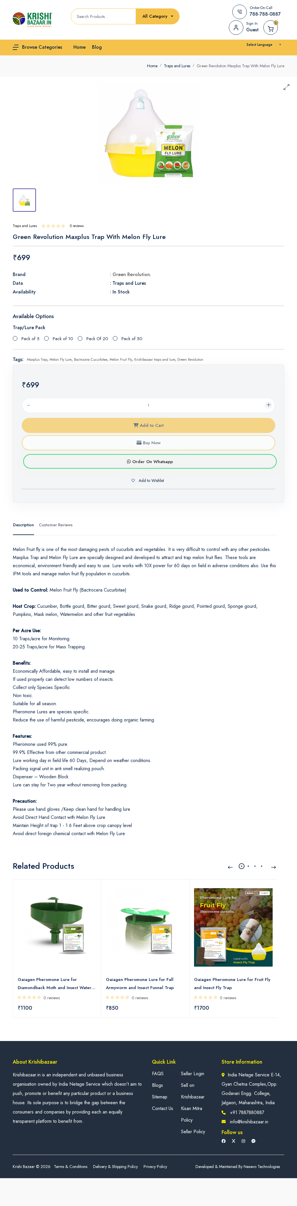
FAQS (158, 1073)
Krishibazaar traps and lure (154, 359)
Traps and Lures (177, 66)
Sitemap (159, 1096)
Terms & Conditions (70, 1166)
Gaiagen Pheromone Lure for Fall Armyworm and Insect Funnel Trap (140, 983)
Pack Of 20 (97, 338)
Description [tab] (23, 525)
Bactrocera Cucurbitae (90, 359)
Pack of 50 (132, 338)
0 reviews (52, 998)
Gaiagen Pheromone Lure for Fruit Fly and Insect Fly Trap (232, 983)
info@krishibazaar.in (249, 1121)
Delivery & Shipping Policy (115, 1166)
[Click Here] (43, 225)
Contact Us (162, 1108)
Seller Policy (193, 1131)
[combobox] (158, 16)
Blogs (157, 1085)
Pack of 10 (63, 338)
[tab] (24, 200)
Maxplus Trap (37, 359)
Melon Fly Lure (61, 359)
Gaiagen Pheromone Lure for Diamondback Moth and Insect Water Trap (54, 984)
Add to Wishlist (150, 480)
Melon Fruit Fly (121, 359)
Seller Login (192, 1073)
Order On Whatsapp (152, 461)
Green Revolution (190, 359)
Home (152, 66)
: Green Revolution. (130, 274)
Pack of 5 (30, 338)
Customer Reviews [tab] (56, 525)
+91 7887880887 (247, 1112)
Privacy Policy (155, 1166)
